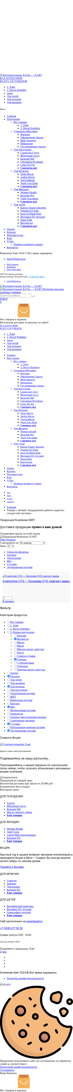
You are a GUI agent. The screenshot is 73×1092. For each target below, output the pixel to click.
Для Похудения (22, 149)
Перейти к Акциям (12, 867)
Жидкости (23, 639)
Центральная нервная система (27, 727)
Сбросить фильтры (18, 551)
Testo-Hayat (26, 174)
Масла (20, 642)
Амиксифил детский (19, 912)
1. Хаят (11, 87)
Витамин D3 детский (32, 216)
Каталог (11, 232)
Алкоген (12, 880)
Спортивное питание (22, 720)
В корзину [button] (8, 601)
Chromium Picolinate (31, 161)
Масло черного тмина (19, 812)
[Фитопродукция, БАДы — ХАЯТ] (21, 75)
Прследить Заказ (14, 269)
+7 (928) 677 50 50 (11, 928)
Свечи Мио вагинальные (21, 834)
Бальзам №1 (14, 889)
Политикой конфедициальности (18, 1067)
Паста (20, 652)
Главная (11, 116)
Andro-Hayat (27, 177)
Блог (9, 238)
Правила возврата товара (28, 244)
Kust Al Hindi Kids (30, 213)
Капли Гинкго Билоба (33, 207)
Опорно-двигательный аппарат (28, 717)
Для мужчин (14, 99)
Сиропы (21, 659)
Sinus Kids (26, 219)
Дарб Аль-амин (29, 198)
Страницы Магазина (26, 131)
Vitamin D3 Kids (29, 210)
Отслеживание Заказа (32, 146)
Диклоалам (13, 886)
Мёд (9, 561)
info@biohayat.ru (16, 259)
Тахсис (11, 803)
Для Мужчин (21, 171)
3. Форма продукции (22, 632)
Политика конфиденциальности (25, 978)
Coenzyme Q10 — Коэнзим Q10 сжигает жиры (36, 581)
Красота (15, 703)
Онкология (16, 713)
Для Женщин (21, 189)
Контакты (12, 247)
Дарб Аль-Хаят (29, 183)
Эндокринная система (19, 567)
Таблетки (22, 666)
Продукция (13, 119)
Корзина (25, 134)
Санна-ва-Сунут (29, 152)
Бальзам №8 (27, 158)
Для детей (12, 96)
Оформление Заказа (31, 137)
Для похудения (18, 690)
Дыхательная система (22, 693)
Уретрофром (27, 180)
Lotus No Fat (27, 164)
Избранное (26, 143)
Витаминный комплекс (20, 906)
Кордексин (26, 223)
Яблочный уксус (30, 155)
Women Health (28, 192)
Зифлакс (11, 883)
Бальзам (21, 635)
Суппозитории (25, 662)
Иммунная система (21, 700)
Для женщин (14, 102)
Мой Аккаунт (28, 140)
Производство (15, 235)
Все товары (20, 122)
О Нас (10, 241)
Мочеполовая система (23, 710)
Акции (10, 93)
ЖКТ (13, 696)
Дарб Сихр (13, 831)
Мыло (20, 645)
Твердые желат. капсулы (31, 669)
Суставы (12, 564)
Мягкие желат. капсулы (30, 649)
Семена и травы (26, 656)
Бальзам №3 (27, 195)
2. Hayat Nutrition (16, 90)
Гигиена (11, 555)
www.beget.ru (34, 921)
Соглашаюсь (7, 1070)
